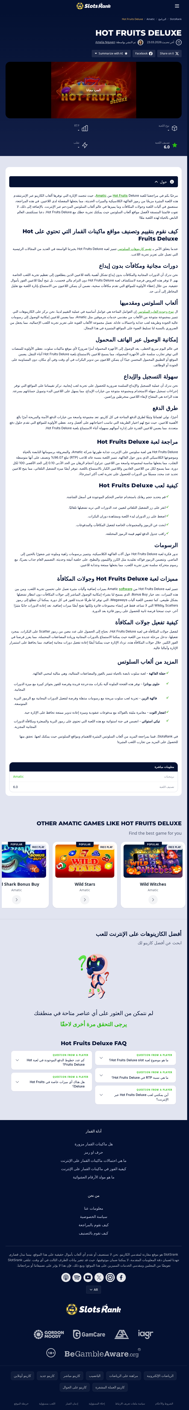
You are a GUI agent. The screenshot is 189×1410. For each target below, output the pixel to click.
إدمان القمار (72, 1403)
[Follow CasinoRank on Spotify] (77, 1277)
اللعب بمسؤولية (47, 1403)
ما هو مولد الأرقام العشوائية (94, 1177)
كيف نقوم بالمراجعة (94, 1224)
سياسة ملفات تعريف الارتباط (130, 1403)
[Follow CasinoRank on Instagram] (110, 1277)
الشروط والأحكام (164, 1403)
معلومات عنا (93, 1208)
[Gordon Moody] (49, 1334)
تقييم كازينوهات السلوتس (134, 249)
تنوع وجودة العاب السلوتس (156, 311)
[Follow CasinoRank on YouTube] (88, 1277)
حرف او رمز (93, 1152)
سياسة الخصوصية (93, 1216)
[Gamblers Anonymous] (121, 1334)
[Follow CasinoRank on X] (99, 1277)
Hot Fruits (120, 195)
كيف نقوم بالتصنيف (93, 1233)
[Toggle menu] (177, 6)
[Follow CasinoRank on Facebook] (121, 1277)
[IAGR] (146, 1334)
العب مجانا (93, 90)
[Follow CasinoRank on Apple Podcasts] (66, 1277)
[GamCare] (89, 1334)
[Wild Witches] (153, 875)
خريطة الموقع (21, 1403)
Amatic (101, 195)
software (125, 589)
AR (96, 1289)
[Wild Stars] (85, 875)
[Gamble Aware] (103, 1352)
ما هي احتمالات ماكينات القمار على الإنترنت (94, 1160)
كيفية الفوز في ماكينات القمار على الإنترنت (93, 1168)
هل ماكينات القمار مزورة (94, 1143)
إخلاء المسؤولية (97, 1403)
